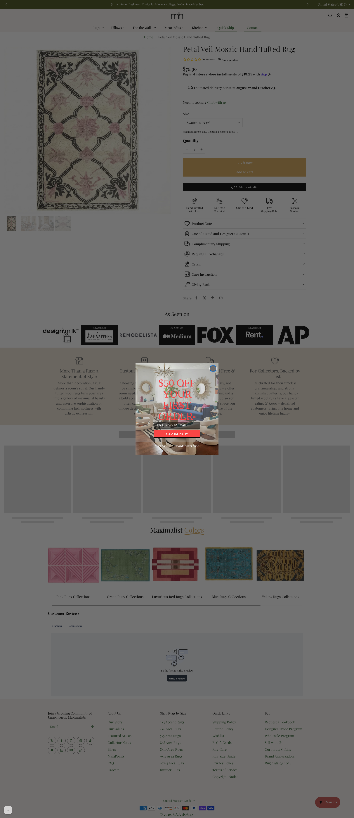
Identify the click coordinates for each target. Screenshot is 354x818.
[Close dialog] (213, 368)
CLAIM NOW (177, 434)
